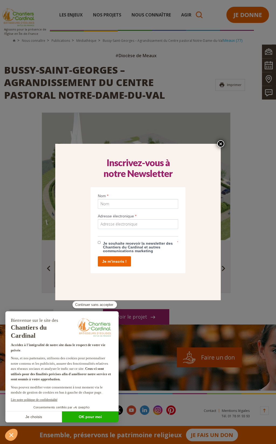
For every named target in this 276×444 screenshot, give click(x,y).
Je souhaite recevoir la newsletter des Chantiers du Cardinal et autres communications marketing (138, 247)
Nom (103, 196)
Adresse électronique (117, 216)
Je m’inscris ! (114, 261)
